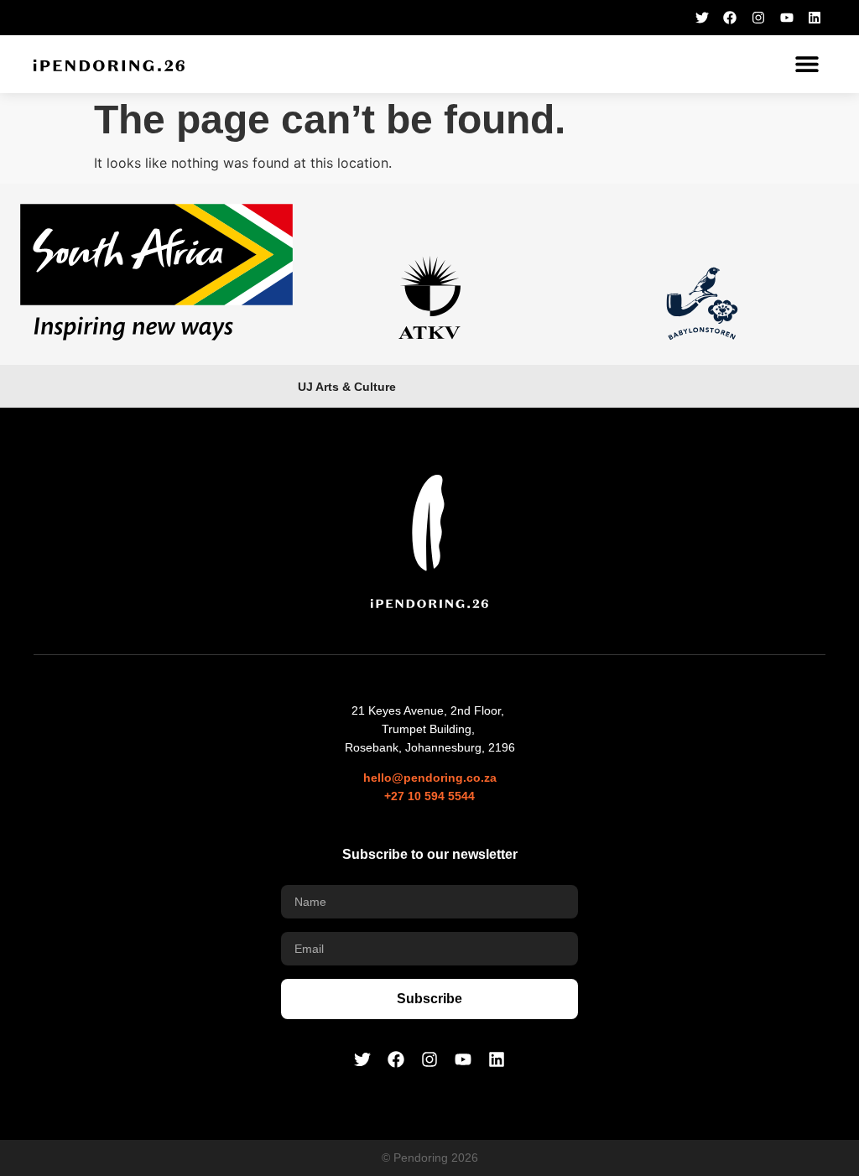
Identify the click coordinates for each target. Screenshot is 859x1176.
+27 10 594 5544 (429, 796)
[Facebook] (731, 18)
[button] (806, 64)
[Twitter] (702, 18)
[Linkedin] (814, 18)
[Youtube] (787, 18)
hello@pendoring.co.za (430, 777)
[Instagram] (758, 18)
